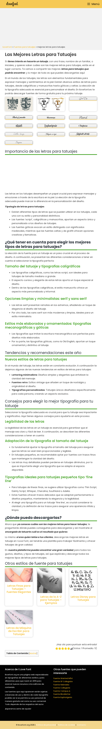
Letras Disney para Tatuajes (83, 598)
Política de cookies (66, 725)
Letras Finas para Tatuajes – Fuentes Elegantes (19, 589)
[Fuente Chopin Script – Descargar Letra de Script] (51, 134)
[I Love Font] (12, 4)
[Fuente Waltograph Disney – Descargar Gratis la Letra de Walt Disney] (51, 117)
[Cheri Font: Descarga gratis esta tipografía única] (19, 126)
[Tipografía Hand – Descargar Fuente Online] (83, 117)
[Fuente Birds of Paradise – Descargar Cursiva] (19, 117)
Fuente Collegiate (61, 687)
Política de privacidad (46, 725)
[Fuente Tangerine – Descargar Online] (19, 143)
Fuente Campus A (61, 691)
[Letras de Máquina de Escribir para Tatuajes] (19, 617)
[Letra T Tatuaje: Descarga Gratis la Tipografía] (51, 103)
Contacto (81, 725)
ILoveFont (7, 47)
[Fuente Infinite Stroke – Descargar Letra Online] (83, 134)
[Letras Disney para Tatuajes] (83, 580)
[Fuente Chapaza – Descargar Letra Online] (83, 126)
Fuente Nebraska (61, 684)
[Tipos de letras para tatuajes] (19, 104)
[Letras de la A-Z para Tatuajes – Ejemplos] (51, 580)
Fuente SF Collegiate (63, 681)
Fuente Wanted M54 (63, 678)
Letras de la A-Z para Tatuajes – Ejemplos (51, 600)
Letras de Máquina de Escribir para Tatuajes (18, 631)
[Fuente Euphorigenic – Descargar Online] (51, 126)
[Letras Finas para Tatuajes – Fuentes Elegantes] (19, 575)
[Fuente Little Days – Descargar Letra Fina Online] (19, 134)
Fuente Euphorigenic (62, 697)
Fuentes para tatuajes (24, 47)
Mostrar (33, 653)
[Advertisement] (51, 26)
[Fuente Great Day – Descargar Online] (83, 99)
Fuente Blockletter (61, 694)
